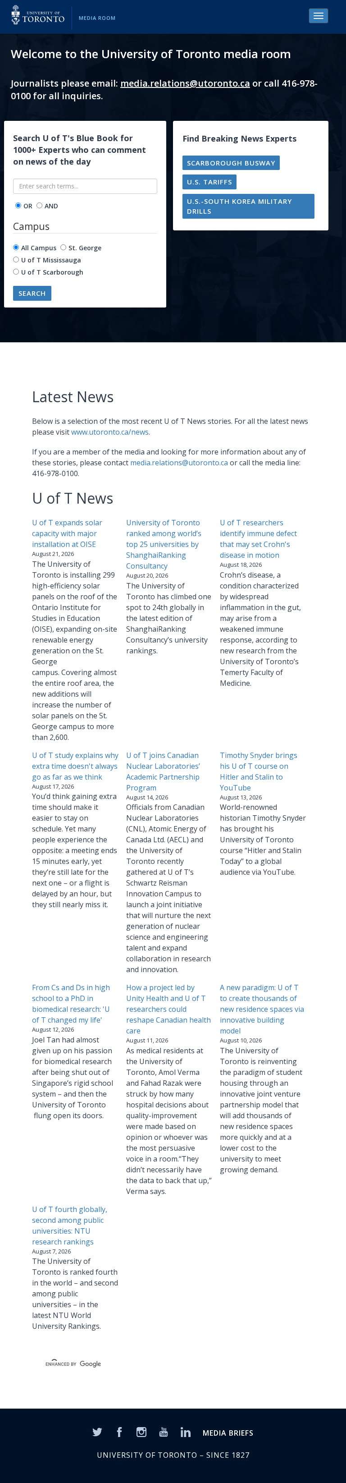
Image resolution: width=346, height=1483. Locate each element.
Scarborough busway (231, 162)
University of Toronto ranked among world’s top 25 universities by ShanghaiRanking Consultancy (163, 544)
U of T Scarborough (52, 272)
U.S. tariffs (209, 181)
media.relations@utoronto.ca (185, 83)
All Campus (38, 247)
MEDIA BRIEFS (228, 1433)
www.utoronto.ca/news (110, 432)
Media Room (97, 17)
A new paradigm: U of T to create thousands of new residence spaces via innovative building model (262, 1009)
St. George (84, 247)
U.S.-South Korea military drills (239, 206)
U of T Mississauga (51, 260)
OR (27, 206)
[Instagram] (141, 1431)
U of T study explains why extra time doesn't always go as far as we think (75, 766)
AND (51, 206)
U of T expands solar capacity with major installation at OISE (67, 533)
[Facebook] (119, 1431)
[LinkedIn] (185, 1431)
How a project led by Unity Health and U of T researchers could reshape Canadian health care (168, 1009)
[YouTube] (163, 1431)
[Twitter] (97, 1431)
